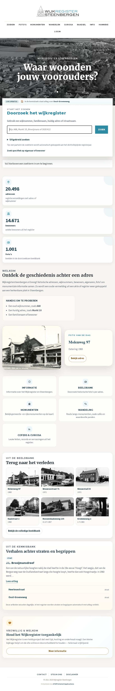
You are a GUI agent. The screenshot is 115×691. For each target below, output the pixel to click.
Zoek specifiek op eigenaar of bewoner (26, 150)
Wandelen (54, 25)
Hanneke (103, 25)
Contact (42, 674)
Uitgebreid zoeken (20, 139)
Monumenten (37, 25)
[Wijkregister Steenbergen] (57, 11)
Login (57, 32)
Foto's (22, 25)
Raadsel (81, 25)
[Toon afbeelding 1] (55, 92)
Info (92, 25)
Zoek (101, 129)
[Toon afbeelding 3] (60, 92)
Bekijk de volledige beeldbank (24, 531)
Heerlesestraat (17, 589)
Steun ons (56, 674)
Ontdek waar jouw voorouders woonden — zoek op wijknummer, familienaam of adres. (61, 101)
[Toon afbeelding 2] (57, 92)
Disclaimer (72, 674)
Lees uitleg (12, 581)
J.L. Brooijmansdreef (20, 563)
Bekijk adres (77, 358)
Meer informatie (57, 651)
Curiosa (68, 25)
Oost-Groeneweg (18, 597)
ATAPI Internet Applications (63, 684)
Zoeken (11, 25)
